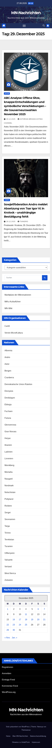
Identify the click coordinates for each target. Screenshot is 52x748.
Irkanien (8, 445)
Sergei (8, 512)
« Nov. (7, 638)
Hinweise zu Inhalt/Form (21, 742)
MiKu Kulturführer (13, 301)
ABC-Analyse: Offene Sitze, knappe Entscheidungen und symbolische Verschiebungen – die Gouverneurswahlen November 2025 (25, 106)
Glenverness (10, 425)
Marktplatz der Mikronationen (18, 295)
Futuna (8, 418)
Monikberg (9, 465)
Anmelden (6, 673)
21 (44, 619)
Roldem (8, 506)
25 (26, 625)
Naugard (8, 479)
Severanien (10, 519)
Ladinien (9, 452)
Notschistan (10, 492)
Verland (8, 566)
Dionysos (9, 391)
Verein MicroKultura (14, 333)
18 (26, 619)
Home (8, 736)
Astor (7, 93)
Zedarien (9, 580)
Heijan (8, 438)
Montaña (8, 472)
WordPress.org (9, 692)
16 (14, 619)
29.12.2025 (11, 119)
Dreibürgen (10, 398)
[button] (44, 25)
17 (20, 619)
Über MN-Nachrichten (20, 736)
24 (20, 625)
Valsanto (9, 560)
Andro (7, 200)
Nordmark (9, 485)
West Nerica (10, 573)
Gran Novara (10, 431)
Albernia (8, 350)
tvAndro (24, 221)
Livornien (9, 458)
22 (8, 625)
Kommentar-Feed (10, 686)
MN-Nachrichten (26, 12)
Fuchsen (8, 411)
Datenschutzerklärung (38, 736)
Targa (7, 526)
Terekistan (9, 539)
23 (14, 625)
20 (38, 619)
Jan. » (14, 638)
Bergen (8, 371)
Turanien (9, 546)
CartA (7, 326)
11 (26, 614)
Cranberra (9, 377)
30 (14, 630)
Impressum (36, 742)
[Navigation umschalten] (24, 26)
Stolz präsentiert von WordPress (18, 727)
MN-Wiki (8, 308)
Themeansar (26, 730)
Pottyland (9, 499)
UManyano (10, 553)
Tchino (8, 533)
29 (8, 630)
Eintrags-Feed (8, 680)
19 (32, 619)
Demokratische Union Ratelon (18, 384)
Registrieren (7, 667)
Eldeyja (8, 404)
